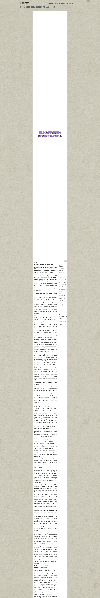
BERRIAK (63, 3)
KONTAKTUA (71, 3)
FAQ (67, 3)
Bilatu (65, 261)
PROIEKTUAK (57, 3)
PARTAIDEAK (50, 3)
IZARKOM (61, 324)
